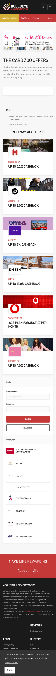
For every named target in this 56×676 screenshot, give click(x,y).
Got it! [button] (10, 670)
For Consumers (36, 631)
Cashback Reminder (32, 611)
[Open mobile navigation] (50, 7)
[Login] (43, 7)
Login (28, 419)
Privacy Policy (8, 645)
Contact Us (34, 648)
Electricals (48, 18)
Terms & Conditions (10, 648)
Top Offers (25, 18)
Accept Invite (28, 570)
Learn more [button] (11, 662)
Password (10, 404)
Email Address (12, 391)
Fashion (36, 18)
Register (28, 428)
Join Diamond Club (9, 18)
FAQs (32, 645)
